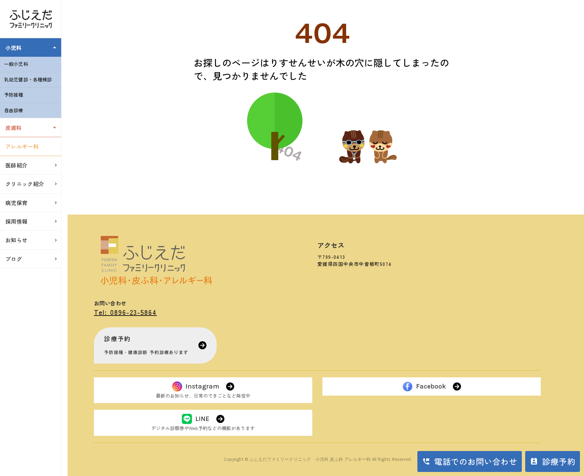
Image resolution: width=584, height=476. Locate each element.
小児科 (13, 47)
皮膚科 (13, 127)
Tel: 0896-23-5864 (125, 312)
